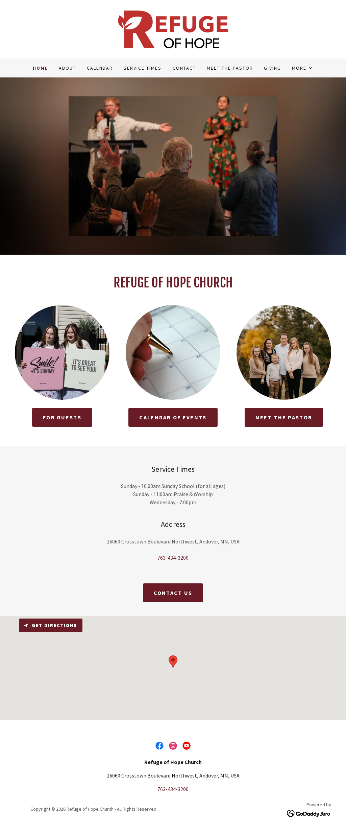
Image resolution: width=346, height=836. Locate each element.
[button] (302, 68)
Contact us (173, 592)
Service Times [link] (143, 68)
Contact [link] (184, 68)
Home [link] (40, 68)
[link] (173, 28)
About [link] (67, 68)
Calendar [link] (100, 68)
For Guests (62, 417)
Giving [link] (272, 68)
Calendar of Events (172, 417)
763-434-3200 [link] (173, 557)
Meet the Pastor (283, 417)
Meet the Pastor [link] (230, 68)
